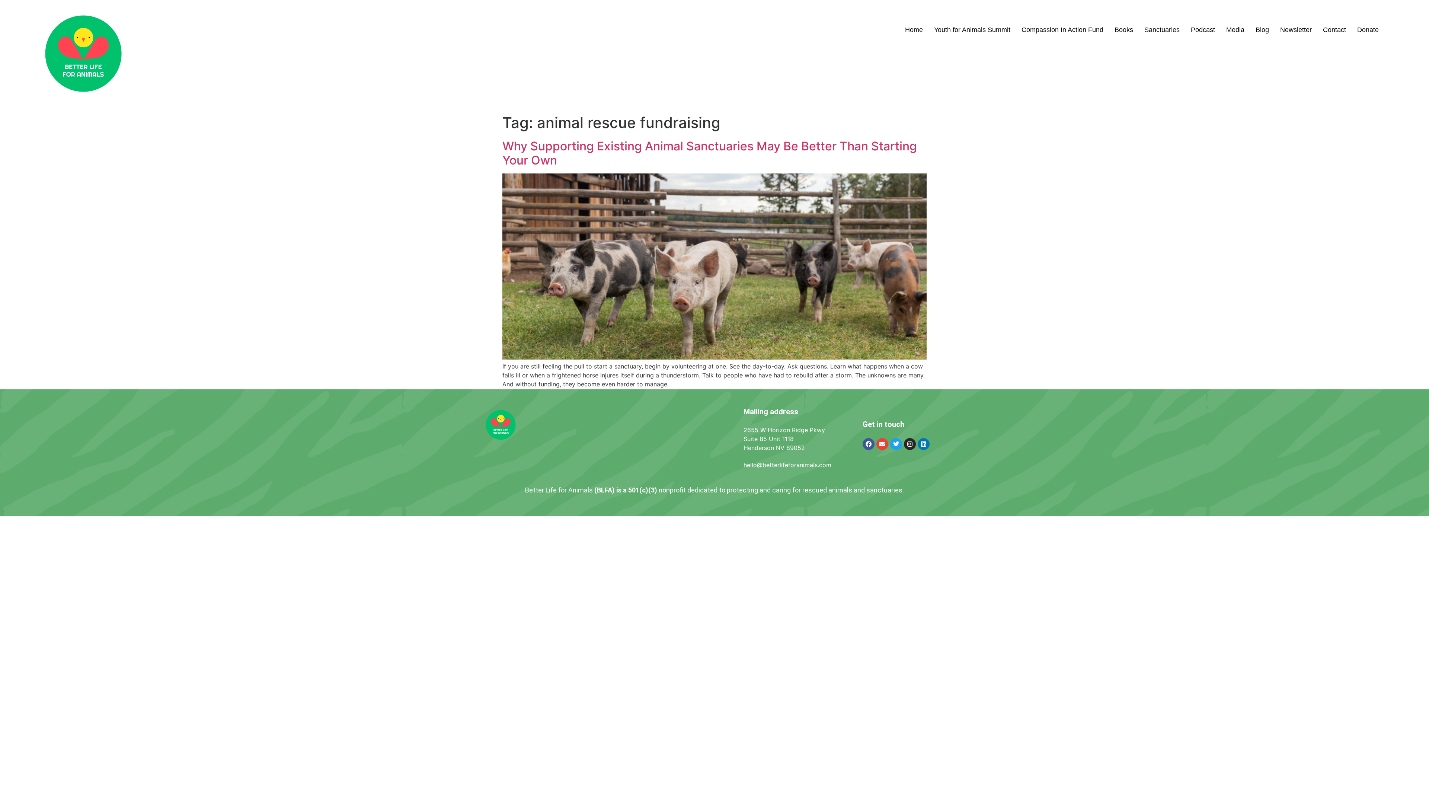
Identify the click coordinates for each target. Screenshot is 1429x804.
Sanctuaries (1162, 30)
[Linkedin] (924, 444)
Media (1235, 30)
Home (914, 30)
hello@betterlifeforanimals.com (787, 465)
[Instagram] (910, 444)
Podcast (1203, 30)
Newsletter (1296, 30)
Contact (1334, 30)
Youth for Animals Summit (972, 30)
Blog (1262, 30)
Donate (1368, 30)
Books (1124, 30)
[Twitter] (896, 444)
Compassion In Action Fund (1062, 30)
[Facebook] (869, 444)
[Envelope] (882, 444)
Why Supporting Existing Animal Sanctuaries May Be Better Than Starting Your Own (709, 153)
